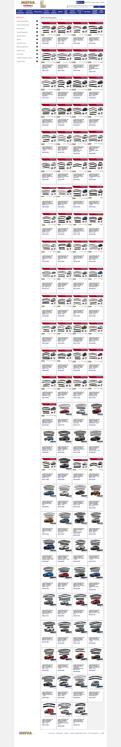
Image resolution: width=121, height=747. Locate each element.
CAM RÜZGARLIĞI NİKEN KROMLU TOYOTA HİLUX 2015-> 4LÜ (94, 121)
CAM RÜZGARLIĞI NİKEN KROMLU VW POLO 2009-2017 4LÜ (78, 421)
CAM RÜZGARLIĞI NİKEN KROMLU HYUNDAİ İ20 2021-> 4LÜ (94, 557)
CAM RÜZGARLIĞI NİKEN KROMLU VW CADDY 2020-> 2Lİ (78, 721)
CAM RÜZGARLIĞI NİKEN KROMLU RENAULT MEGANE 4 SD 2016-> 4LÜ (78, 149)
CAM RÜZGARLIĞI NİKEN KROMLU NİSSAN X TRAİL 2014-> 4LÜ (63, 121)
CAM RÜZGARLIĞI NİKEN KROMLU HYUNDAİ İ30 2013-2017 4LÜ (63, 66)
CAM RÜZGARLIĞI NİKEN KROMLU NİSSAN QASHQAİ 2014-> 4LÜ (47, 121)
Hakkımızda (59, 733)
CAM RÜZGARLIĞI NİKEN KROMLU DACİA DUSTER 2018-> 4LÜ (47, 39)
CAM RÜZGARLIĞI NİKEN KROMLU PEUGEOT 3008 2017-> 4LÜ (78, 366)
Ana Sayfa (88, 2)
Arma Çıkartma (53, 12)
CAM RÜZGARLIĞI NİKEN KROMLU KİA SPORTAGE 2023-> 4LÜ (63, 393)
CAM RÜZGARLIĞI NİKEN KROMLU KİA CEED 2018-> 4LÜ (47, 503)
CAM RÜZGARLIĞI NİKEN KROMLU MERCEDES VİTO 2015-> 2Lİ (94, 475)
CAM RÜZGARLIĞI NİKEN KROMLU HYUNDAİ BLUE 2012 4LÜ (47, 66)
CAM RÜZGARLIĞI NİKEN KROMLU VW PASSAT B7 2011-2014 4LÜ (47, 284)
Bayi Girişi (81, 2)
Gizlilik (102, 733)
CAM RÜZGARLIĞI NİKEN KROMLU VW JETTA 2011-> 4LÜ (78, 257)
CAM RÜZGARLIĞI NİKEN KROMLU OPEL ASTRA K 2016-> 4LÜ (94, 366)
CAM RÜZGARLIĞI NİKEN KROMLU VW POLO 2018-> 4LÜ (47, 530)
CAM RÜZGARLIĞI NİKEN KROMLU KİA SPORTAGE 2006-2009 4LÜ (63, 94)
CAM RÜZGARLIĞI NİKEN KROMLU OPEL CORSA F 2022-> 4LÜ (63, 584)
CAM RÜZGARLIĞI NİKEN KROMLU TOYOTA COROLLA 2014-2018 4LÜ (79, 121)
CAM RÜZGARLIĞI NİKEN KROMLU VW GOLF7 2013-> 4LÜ (47, 257)
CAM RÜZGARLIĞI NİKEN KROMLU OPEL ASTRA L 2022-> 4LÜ (47, 584)
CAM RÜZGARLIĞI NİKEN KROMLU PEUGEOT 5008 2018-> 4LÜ (63, 366)
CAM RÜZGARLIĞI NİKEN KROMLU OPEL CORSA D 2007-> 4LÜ (63, 503)
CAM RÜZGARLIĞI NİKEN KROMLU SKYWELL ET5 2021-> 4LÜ (63, 612)
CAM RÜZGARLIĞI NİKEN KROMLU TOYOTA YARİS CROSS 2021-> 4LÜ (63, 557)
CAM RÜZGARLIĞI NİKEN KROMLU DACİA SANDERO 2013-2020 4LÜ (94, 284)
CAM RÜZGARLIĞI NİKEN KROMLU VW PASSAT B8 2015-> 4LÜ (94, 257)
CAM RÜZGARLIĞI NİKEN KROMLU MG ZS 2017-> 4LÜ (94, 611)
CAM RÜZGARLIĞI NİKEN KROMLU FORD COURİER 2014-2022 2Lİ (94, 693)
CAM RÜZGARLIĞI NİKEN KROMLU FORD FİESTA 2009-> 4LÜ (63, 284)
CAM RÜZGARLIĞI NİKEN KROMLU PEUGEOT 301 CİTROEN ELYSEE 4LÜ (63, 722)
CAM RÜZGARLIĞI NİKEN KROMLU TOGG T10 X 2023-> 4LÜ (94, 639)
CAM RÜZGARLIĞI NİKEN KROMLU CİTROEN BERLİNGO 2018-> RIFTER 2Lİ (78, 667)
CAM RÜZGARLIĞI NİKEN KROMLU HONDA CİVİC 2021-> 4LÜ (63, 339)
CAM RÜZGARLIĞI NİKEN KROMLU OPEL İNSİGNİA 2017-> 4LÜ (63, 148)
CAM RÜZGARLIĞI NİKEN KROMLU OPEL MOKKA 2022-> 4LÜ (63, 693)
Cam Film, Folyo (66, 12)
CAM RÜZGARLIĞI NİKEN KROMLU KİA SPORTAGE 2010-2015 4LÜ (78, 94)
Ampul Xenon (38, 12)
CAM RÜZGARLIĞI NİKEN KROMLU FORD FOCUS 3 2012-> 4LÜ (94, 312)
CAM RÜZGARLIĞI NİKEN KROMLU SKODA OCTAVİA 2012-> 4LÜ (94, 339)
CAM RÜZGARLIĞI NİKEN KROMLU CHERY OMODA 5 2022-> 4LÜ (63, 448)
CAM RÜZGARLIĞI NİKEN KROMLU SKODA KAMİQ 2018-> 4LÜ (63, 639)
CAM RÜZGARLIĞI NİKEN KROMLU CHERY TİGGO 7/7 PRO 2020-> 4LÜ (47, 448)
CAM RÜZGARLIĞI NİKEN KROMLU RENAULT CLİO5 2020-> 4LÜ (47, 312)
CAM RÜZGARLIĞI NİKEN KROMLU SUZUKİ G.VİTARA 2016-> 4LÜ (63, 175)
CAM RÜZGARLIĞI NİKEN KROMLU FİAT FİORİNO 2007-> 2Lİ (47, 721)
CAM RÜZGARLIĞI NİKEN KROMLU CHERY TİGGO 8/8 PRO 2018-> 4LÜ (94, 421)
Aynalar (60, 12)
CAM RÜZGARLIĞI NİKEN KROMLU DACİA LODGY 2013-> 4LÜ (63, 312)
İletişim (102, 2)
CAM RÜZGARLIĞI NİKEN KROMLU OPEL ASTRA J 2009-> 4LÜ (78, 393)
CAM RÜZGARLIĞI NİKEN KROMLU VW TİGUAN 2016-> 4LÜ (79, 203)
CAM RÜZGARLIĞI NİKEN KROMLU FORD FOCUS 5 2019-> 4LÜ (78, 284)
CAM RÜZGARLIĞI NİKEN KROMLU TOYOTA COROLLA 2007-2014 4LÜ (79, 693)
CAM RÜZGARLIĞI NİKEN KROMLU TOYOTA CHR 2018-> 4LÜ (47, 148)
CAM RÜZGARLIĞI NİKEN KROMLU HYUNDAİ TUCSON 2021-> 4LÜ (78, 448)
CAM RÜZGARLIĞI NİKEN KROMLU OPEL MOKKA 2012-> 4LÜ (94, 530)
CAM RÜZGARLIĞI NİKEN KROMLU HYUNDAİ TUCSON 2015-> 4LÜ (78, 230)
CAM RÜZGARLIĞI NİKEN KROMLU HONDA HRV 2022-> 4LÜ (78, 557)
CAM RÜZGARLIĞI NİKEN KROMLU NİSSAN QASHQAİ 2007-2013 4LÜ (47, 421)
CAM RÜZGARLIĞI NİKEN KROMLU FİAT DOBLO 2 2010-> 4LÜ (63, 39)
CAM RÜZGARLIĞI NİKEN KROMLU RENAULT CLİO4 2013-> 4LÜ (63, 203)
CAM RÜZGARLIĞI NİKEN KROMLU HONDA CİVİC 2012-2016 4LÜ (94, 393)
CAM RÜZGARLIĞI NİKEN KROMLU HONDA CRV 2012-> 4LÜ (94, 39)
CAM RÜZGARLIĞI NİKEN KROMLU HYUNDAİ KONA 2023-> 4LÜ (78, 639)
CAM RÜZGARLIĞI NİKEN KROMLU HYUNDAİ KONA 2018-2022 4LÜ (78, 339)
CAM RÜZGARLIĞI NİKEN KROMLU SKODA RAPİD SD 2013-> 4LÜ (47, 175)
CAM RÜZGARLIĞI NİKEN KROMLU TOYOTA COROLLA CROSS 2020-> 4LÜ (47, 557)
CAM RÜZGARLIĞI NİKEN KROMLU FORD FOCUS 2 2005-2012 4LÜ (47, 339)
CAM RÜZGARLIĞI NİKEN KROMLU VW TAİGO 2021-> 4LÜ (78, 612)
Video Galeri (95, 2)
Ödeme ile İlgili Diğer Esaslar (78, 733)
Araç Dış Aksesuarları (29, 12)
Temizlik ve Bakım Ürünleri (94, 12)
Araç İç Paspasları (46, 12)
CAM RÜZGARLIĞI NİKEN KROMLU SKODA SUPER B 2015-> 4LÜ (78, 503)
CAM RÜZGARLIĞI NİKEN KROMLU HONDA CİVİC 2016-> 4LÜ (47, 230)
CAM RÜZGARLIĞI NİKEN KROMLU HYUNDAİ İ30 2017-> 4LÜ (78, 66)
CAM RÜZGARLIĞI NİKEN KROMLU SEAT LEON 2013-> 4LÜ (63, 421)
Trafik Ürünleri (101, 11)
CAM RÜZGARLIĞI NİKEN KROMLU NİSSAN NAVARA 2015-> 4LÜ (94, 230)
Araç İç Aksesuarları (20, 12)
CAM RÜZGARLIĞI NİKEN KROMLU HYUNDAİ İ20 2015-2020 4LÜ (47, 94)
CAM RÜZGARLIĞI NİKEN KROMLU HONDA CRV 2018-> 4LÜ (94, 203)
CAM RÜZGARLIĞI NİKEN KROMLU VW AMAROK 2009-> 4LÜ (94, 175)
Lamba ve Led (80, 12)
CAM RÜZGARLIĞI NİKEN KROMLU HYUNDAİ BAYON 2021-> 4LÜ (47, 612)
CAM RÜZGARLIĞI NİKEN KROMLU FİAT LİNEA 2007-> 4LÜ (78, 39)
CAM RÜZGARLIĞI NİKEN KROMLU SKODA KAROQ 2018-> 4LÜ (63, 230)
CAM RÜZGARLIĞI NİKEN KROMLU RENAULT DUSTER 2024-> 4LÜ (94, 666)
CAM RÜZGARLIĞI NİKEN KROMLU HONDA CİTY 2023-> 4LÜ (63, 666)
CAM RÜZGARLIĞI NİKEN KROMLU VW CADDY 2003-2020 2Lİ (78, 175)
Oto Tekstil (87, 12)
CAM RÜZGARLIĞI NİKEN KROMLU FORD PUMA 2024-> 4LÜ (47, 693)
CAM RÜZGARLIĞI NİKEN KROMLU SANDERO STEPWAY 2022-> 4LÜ (94, 585)
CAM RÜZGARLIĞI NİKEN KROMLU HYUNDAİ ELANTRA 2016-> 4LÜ (94, 67)
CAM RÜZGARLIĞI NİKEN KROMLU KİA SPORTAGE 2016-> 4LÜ (94, 94)
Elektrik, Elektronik (73, 12)
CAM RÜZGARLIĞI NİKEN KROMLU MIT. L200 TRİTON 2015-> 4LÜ (47, 666)
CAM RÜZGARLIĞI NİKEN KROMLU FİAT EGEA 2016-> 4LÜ (78, 312)
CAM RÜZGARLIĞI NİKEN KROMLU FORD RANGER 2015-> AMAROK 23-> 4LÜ (94, 503)
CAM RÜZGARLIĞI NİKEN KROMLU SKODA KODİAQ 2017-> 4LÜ (78, 475)
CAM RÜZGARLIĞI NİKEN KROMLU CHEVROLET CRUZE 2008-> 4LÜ (94, 448)
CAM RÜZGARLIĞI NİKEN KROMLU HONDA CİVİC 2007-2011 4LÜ (47, 393)
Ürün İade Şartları (93, 733)
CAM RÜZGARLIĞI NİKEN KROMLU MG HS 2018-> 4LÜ (47, 639)
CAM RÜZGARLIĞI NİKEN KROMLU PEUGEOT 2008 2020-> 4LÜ (47, 366)
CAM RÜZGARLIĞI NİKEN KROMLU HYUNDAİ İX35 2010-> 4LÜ (47, 475)
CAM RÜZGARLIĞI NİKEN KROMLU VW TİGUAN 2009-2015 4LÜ (63, 530)
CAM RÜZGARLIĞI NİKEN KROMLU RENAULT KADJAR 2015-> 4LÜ (47, 203)
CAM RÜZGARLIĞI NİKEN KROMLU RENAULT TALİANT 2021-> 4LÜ (79, 584)
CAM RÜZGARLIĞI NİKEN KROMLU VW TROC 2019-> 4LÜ (63, 257)
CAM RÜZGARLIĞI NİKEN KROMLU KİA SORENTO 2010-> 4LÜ (63, 475)
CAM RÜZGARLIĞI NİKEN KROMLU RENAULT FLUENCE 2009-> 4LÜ (94, 149)
